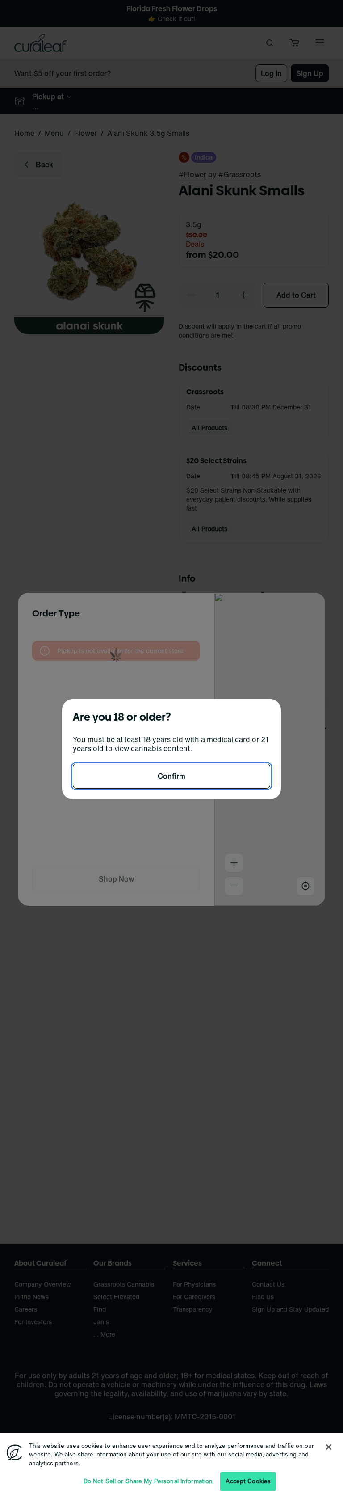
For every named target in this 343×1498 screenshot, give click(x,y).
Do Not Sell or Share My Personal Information (148, 1481)
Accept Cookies (248, 1481)
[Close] (329, 1447)
